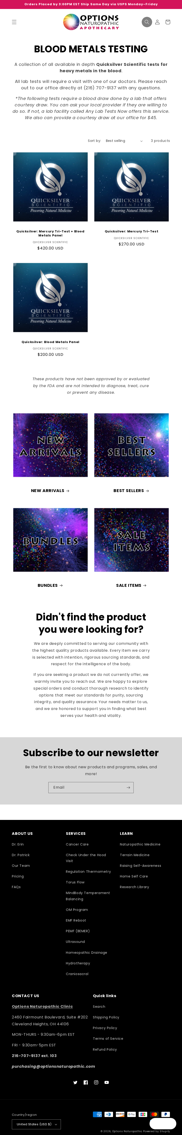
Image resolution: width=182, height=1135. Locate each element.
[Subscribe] (128, 787)
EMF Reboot (76, 920)
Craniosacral (77, 974)
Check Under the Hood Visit (86, 858)
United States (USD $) (34, 1124)
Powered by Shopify (156, 1131)
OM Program (77, 909)
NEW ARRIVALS (47, 490)
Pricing (18, 876)
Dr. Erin (18, 844)
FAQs (16, 887)
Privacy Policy (105, 1028)
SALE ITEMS (128, 585)
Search (99, 1006)
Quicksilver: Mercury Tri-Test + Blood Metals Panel (50, 234)
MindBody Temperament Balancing (88, 896)
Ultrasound (75, 941)
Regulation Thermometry (88, 871)
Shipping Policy (106, 1017)
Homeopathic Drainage (86, 952)
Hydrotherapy (78, 963)
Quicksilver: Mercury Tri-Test (131, 232)
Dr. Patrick (21, 855)
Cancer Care (77, 844)
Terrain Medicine (135, 855)
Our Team (21, 865)
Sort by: (94, 140)
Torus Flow (75, 882)
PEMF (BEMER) (78, 931)
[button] (14, 22)
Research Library (134, 887)
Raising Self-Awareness (140, 865)
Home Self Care (134, 876)
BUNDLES (48, 585)
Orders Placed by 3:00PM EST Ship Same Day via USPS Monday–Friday (91, 4)
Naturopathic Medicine (140, 844)
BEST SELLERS (129, 490)
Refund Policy (105, 1049)
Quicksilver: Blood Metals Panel (50, 342)
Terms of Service (108, 1038)
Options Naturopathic (127, 1131)
